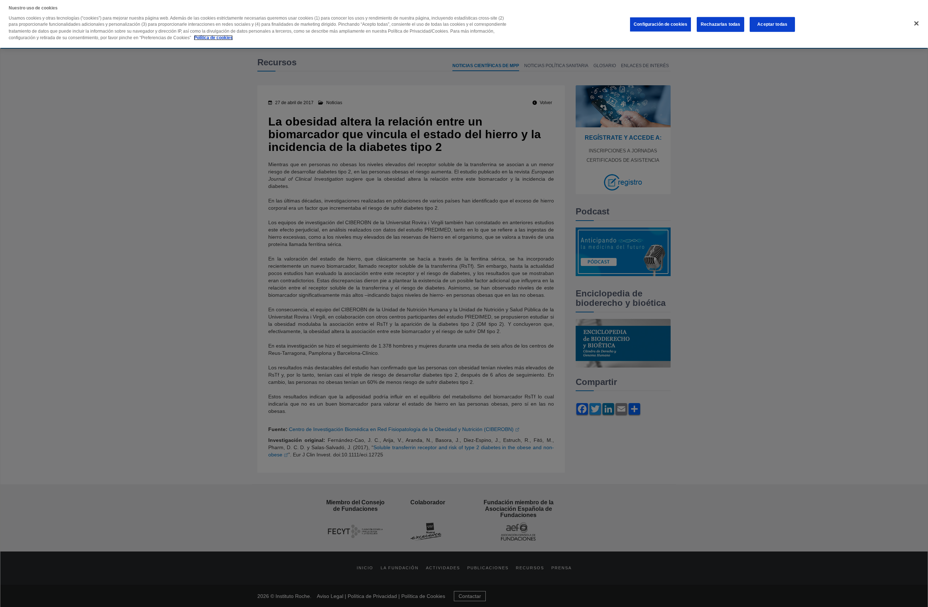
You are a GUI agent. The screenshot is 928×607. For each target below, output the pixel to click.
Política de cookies (213, 37)
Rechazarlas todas (720, 24)
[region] (464, 24)
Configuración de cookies (660, 24)
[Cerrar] (916, 24)
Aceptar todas (772, 24)
